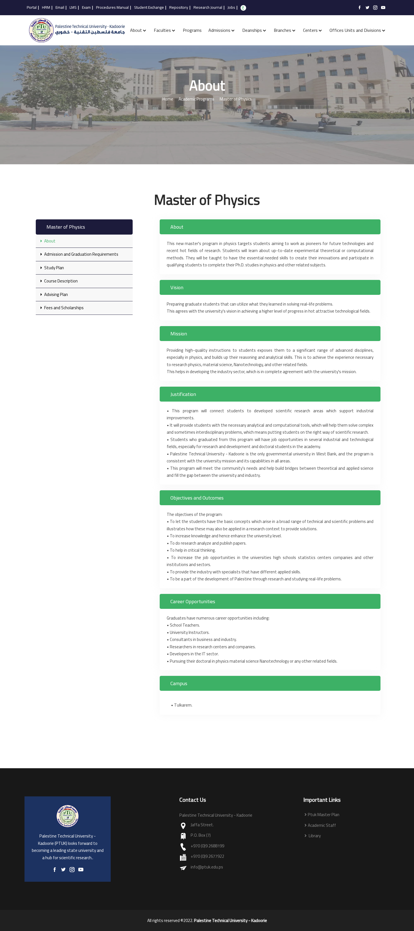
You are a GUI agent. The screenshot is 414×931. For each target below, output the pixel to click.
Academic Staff (322, 825)
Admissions (219, 30)
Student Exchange (149, 8)
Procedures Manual (112, 8)
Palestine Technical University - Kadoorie (230, 920)
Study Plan (53, 268)
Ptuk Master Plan (323, 815)
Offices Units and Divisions (355, 30)
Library (314, 836)
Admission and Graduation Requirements (80, 254)
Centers (310, 30)
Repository (178, 8)
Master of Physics (236, 99)
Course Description (60, 281)
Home (168, 99)
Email (59, 8)
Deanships (252, 30)
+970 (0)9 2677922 (207, 856)
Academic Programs (196, 99)
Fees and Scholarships (63, 308)
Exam (86, 8)
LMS (73, 8)
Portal (32, 8)
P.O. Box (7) (201, 835)
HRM (46, 8)
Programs (192, 30)
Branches (282, 30)
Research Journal (207, 8)
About (136, 30)
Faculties (162, 30)
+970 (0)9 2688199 (207, 846)
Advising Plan (55, 294)
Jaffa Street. (202, 825)
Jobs (231, 8)
